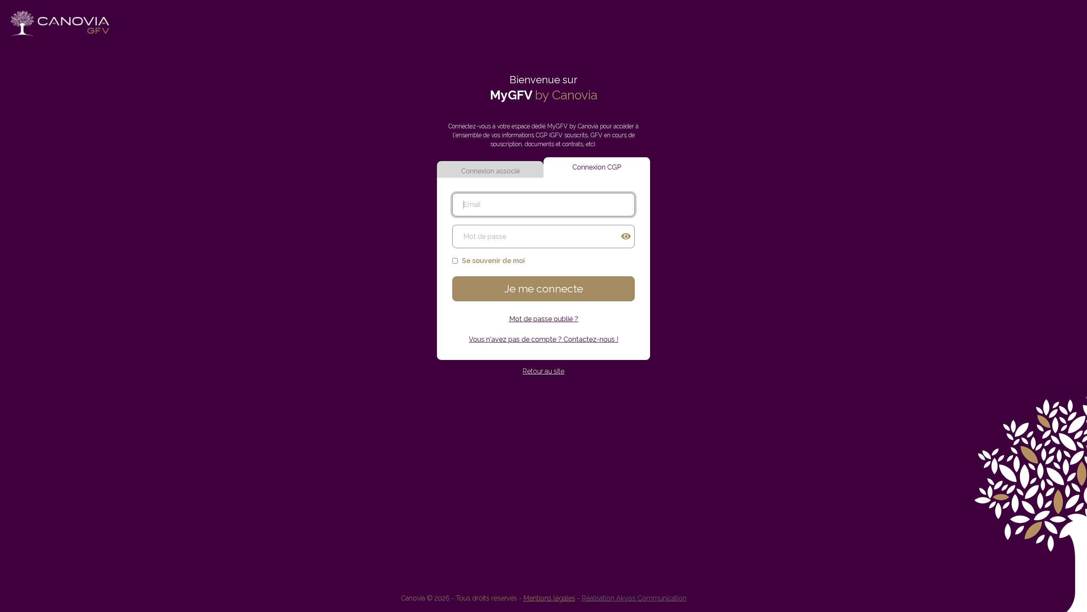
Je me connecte (543, 288)
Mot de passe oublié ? (543, 319)
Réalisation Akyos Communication (634, 598)
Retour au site (543, 371)
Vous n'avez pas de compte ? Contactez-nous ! (543, 339)
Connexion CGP (596, 167)
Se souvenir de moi (493, 261)
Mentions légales (549, 598)
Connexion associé (490, 171)
